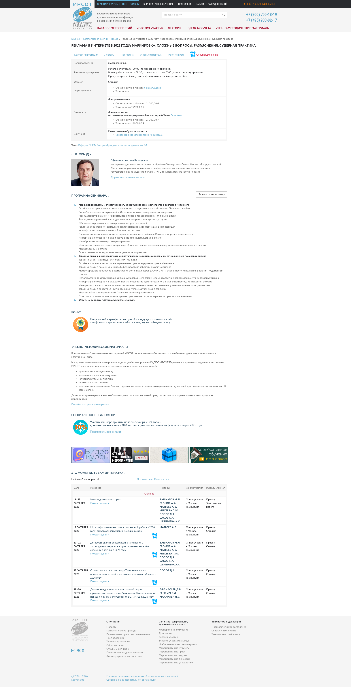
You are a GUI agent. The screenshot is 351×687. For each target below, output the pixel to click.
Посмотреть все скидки (105, 432)
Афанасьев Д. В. (170, 589)
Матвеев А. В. (168, 507)
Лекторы (174, 28)
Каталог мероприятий (114, 28)
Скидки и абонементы (224, 631)
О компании (113, 622)
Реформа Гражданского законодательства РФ (122, 145)
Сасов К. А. (167, 518)
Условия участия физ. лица (174, 641)
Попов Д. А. (167, 514)
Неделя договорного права (105, 499)
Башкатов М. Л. (170, 499)
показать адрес (152, 88)
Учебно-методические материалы (242, 28)
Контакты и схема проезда (121, 631)
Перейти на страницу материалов (90, 404)
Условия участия (150, 28)
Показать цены (145, 479)
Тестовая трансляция (118, 641)
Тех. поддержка (115, 638)
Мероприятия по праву (172, 652)
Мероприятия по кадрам (173, 655)
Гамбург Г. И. (168, 593)
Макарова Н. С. (170, 597)
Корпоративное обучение (158, 4)
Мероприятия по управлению (176, 663)
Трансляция (185, 4)
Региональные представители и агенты (128, 634)
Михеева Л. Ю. (169, 510)
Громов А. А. (168, 503)
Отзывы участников (117, 649)
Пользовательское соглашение (229, 627)
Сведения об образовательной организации (131, 680)
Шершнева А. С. (170, 521)
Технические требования (226, 634)
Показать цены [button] (98, 503)
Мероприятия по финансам (174, 659)
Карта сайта (77, 680)
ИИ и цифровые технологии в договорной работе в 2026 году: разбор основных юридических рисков (122, 529)
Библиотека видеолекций (212, 4)
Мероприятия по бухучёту (174, 648)
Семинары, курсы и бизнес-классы (118, 4)
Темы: (74, 145)
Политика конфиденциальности (124, 652)
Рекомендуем (176, 55)
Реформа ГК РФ (87, 145)
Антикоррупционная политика (123, 656)
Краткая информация (86, 55)
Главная (75, 39)
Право (114, 39)
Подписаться (161, 479)
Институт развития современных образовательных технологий (142, 676)
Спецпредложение (207, 55)
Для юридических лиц (119, 99)
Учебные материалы (151, 55)
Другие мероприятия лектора (127, 177)
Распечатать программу (212, 194)
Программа (127, 55)
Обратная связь (115, 645)
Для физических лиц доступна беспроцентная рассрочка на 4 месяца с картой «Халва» (145, 114)
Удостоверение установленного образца (139, 135)
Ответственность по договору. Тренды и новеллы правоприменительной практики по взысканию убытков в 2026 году (123, 574)
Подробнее (176, 115)
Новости (111, 627)
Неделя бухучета (198, 28)
